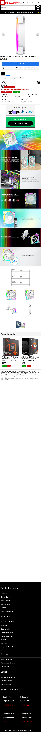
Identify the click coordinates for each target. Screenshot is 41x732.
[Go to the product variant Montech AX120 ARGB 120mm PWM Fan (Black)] (2, 73)
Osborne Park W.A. (9, 714)
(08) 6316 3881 (27, 718)
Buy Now (19, 68)
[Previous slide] (3, 34)
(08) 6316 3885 (8, 718)
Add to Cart (20, 64)
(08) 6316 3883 (25, 701)
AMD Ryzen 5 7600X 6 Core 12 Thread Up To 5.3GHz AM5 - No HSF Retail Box (10, 358)
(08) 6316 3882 (8, 701)
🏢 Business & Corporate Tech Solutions (15, 12)
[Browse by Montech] (10, 83)
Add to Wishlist (8, 68)
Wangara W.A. (26, 714)
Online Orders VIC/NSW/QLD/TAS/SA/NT (17, 730)
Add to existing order (32, 68)
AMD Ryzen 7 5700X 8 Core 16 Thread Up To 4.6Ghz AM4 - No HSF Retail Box (30, 358)
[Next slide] (37, 34)
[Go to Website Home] (12, 3)
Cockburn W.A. (24, 697)
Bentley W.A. (7, 697)
